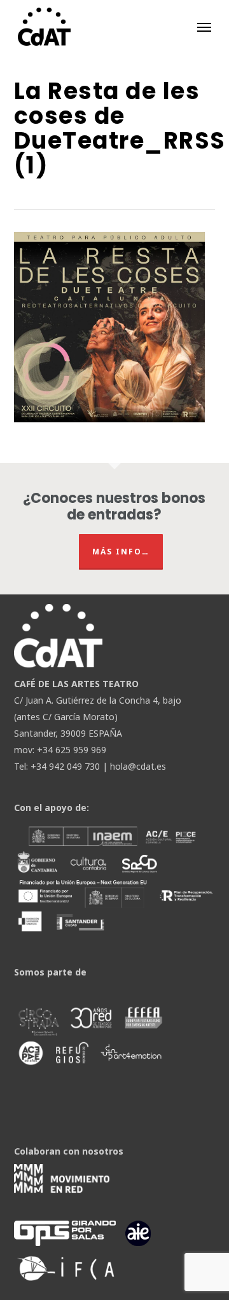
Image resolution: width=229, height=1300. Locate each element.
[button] (204, 26)
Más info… (120, 551)
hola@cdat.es (138, 766)
